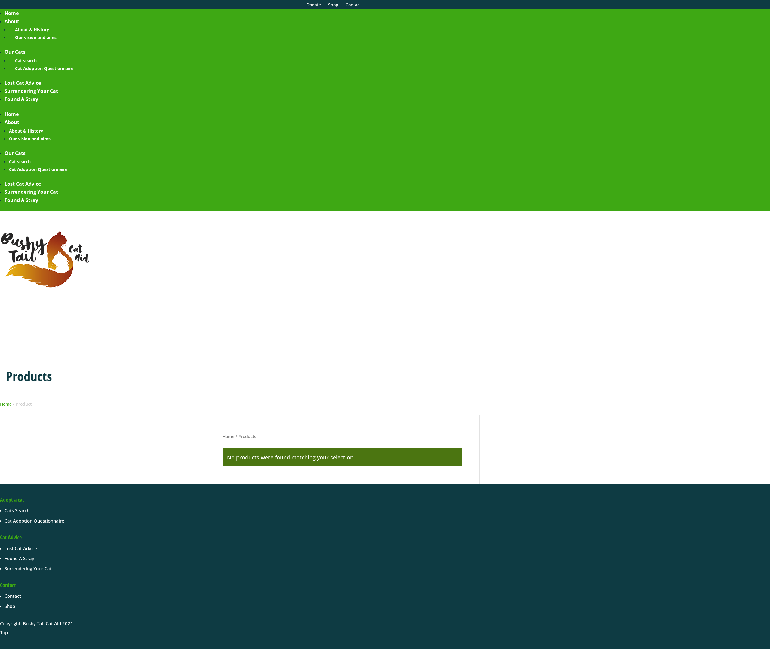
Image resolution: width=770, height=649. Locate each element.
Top (4, 632)
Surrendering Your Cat (31, 91)
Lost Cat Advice (23, 83)
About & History (32, 29)
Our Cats (15, 52)
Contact (13, 596)
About (12, 21)
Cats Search (17, 510)
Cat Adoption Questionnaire (44, 68)
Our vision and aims (36, 37)
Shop (10, 606)
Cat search (26, 60)
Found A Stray (21, 99)
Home (12, 13)
